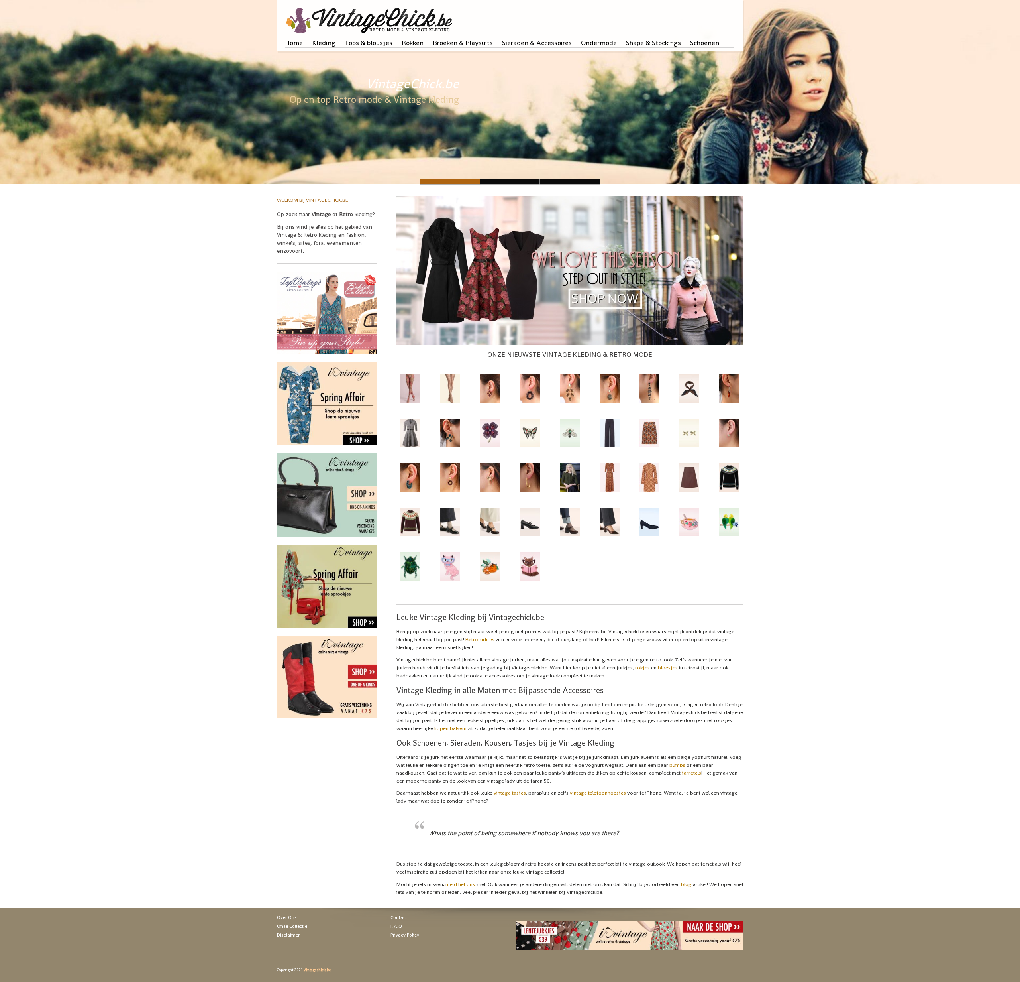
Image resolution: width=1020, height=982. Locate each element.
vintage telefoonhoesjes (598, 792)
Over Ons (287, 917)
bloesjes (668, 667)
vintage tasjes (510, 792)
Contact (398, 917)
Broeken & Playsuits (463, 42)
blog (686, 884)
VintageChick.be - (510, 181)
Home (294, 42)
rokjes (642, 667)
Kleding (323, 42)
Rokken (413, 42)
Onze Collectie (292, 926)
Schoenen (704, 42)
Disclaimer (288, 935)
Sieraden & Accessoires (537, 42)
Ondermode (599, 42)
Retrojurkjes (479, 639)
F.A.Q (396, 926)
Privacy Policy (404, 935)
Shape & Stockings (653, 42)
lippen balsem (450, 728)
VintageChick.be (412, 83)
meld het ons (460, 884)
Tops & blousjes (368, 42)
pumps (677, 765)
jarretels (691, 772)
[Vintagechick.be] (370, 16)
